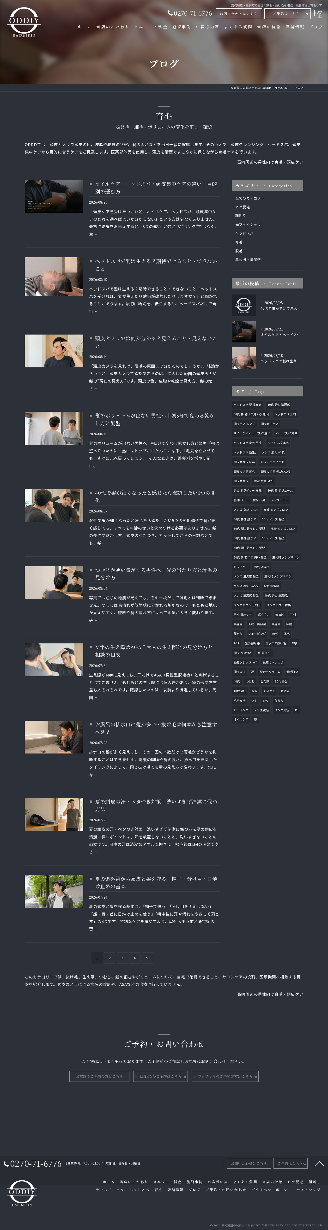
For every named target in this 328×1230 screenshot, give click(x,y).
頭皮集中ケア (269, 424)
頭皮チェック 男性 (273, 462)
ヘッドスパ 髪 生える (247, 404)
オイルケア (241, 719)
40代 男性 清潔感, (276, 595)
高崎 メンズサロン (276, 509)
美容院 (276, 624)
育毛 (239, 241)
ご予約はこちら (286, 13)
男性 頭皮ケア (243, 614)
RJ (296, 710)
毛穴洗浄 (239, 700)
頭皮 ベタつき (243, 653)
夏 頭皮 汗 (264, 653)
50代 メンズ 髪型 (273, 519)
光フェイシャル (248, 224)
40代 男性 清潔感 (278, 404)
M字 (294, 643)
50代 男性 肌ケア (245, 519)
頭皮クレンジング (245, 662)
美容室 (238, 624)
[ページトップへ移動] (319, 1163)
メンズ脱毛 (261, 710)
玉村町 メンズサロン (285, 557)
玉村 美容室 (257, 624)
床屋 (289, 624)
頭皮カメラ (241, 481)
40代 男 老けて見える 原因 (251, 414)
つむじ (250, 681)
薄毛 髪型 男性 (263, 481)
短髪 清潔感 (261, 567)
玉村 (293, 614)
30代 (275, 633)
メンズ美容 (281, 710)
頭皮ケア (269, 691)
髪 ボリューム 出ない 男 (249, 500)
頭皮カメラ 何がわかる (276, 471)
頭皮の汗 (239, 672)
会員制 (279, 614)
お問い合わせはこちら (239, 13)
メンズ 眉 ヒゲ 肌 (273, 452)
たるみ (278, 700)
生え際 (265, 681)
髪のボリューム (270, 672)
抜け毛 (285, 691)
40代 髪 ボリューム (280, 490)
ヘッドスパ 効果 (287, 433)
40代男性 (240, 691)
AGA (236, 643)
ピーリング (241, 710)
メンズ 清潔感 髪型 (246, 576)
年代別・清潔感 (248, 259)
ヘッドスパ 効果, (245, 452)
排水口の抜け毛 (276, 643)
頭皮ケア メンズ (244, 424)
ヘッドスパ (244, 232)
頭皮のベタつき (273, 662)
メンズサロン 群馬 (279, 605)
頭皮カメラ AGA (244, 462)
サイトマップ (309, 1189)
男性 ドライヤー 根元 (247, 490)
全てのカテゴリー (250, 197)
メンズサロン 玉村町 (247, 605)
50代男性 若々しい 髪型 (249, 528)
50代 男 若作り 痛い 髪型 (250, 557)
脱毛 (239, 250)
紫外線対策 (252, 643)
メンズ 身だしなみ (246, 509)
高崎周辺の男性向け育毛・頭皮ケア (270, 162)
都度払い (264, 614)
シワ (266, 700)
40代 (237, 681)
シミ (254, 700)
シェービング (257, 633)
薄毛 (287, 633)
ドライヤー (241, 567)
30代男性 (281, 681)
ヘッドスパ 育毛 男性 (247, 443)
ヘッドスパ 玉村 (285, 414)
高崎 (254, 691)
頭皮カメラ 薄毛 (244, 471)
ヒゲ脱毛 (242, 206)
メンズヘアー (279, 500)
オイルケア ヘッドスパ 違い (252, 433)
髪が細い (292, 672)
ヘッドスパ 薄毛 (278, 443)
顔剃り (240, 215)
